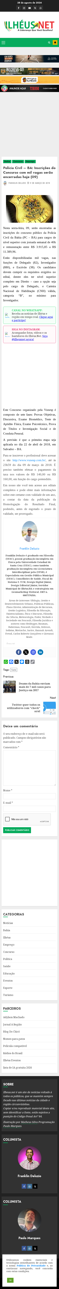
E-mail (8, 802)
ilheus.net (10, 643)
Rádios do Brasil (12, 1053)
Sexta (13, 669)
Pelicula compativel (15, 1046)
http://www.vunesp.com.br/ (29, 460)
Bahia (7, 161)
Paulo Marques (12, 1126)
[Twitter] (26, 652)
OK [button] (10, 1280)
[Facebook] (19, 652)
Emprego (30, 161)
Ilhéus (7, 937)
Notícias (8, 923)
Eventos (8, 980)
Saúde (7, 966)
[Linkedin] (40, 652)
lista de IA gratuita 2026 (17, 1067)
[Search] (49, 42)
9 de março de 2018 (40, 183)
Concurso (18, 161)
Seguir (55, 42)
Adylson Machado (13, 1017)
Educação (9, 973)
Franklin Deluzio (17, 183)
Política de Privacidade (31, 1265)
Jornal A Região (12, 1024)
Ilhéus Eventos (12, 1060)
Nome (7, 790)
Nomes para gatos (14, 1039)
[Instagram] (33, 652)
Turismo (8, 995)
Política (7, 959)
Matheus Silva (29, 1122)
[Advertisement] (29, 122)
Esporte (7, 988)
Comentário (11, 747)
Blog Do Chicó (11, 1031)
